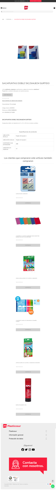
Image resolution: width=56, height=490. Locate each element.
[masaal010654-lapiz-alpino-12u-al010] (28, 348)
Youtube (33, 449)
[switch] (15, 480)
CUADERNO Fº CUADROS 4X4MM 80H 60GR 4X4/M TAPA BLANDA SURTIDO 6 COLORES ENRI (27, 237)
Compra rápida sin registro (35, 1)
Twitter (26, 449)
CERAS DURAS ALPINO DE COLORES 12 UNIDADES (26, 278)
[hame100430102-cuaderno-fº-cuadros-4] (28, 221)
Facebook (22, 449)
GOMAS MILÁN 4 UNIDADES (21, 193)
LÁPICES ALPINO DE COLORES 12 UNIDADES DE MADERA (28, 362)
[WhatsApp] (53, 486)
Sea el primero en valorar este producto (12, 101)
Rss (29, 449)
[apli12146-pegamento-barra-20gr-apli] (28, 390)
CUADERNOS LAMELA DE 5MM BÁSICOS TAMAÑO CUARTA (26, 321)
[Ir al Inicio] (53, 481)
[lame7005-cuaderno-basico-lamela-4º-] (28, 306)
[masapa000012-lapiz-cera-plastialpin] (28, 263)
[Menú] (18, 477)
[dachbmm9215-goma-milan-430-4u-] (28, 179)
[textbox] (27, 11)
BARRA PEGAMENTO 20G (21, 405)
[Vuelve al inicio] (3, 19)
